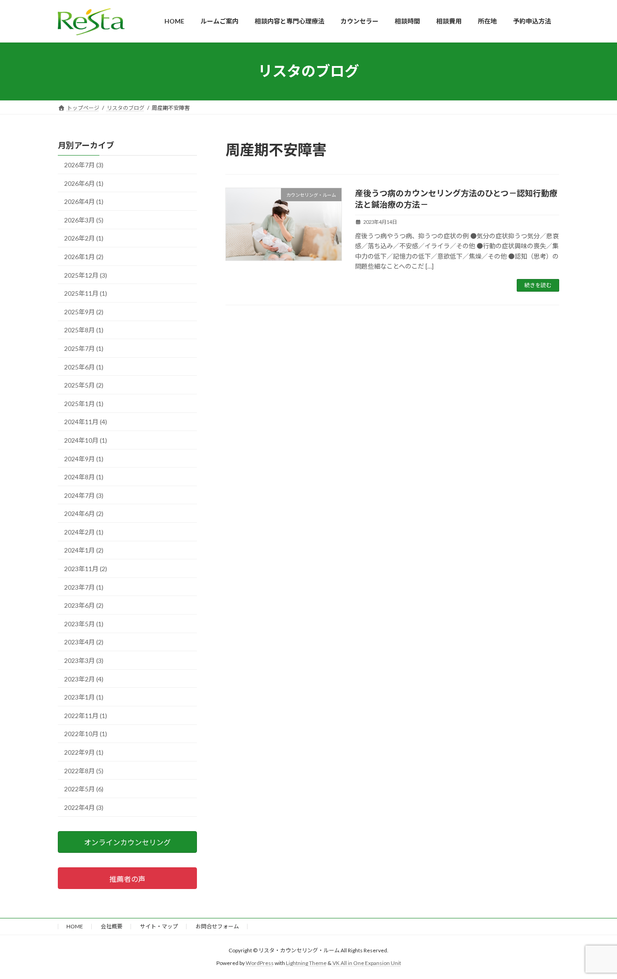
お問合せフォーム (217, 926)
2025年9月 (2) (83, 311)
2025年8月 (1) (83, 330)
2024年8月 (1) (83, 477)
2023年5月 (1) (83, 623)
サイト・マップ (159, 926)
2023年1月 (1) (83, 697)
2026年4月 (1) (83, 201)
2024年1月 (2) (83, 550)
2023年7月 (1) (83, 587)
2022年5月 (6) (83, 789)
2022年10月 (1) (85, 734)
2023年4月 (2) (83, 642)
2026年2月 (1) (83, 238)
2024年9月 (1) (83, 458)
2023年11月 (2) (85, 568)
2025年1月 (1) (83, 403)
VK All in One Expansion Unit (366, 963)
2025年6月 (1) (83, 366)
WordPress (260, 963)
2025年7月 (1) (83, 348)
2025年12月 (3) (85, 275)
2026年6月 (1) (83, 183)
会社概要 (111, 926)
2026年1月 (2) (83, 256)
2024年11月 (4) (85, 422)
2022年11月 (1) (85, 715)
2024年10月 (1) (85, 440)
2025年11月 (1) (85, 293)
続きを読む (538, 285)
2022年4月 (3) (83, 807)
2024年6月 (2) (83, 513)
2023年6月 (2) (83, 605)
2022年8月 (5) (83, 770)
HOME (74, 926)
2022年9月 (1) (83, 752)
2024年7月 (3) (83, 495)
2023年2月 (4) (83, 678)
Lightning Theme (306, 963)
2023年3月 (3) (83, 660)
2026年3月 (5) (83, 219)
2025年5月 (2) (83, 385)
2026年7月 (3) (83, 165)
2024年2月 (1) (83, 531)
